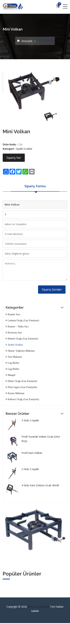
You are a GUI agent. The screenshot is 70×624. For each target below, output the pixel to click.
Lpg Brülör (13, 369)
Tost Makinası (14, 357)
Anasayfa (26, 41)
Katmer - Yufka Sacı (18, 326)
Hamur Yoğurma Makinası (21, 350)
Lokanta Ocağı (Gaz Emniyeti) (23, 320)
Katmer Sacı (13, 314)
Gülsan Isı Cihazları (39, 606)
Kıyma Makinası (15, 393)
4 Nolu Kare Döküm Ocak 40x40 (40, 485)
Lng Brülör (13, 363)
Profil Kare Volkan (32, 453)
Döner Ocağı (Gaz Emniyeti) (22, 381)
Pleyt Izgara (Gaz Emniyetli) (22, 387)
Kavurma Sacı (14, 332)
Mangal (11, 375)
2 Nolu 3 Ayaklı (30, 469)
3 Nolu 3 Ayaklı (30, 420)
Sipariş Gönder (52, 289)
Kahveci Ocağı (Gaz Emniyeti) (23, 399)
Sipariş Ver (13, 158)
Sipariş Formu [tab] (35, 186)
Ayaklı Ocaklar (24, 148)
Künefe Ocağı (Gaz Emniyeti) (22, 338)
